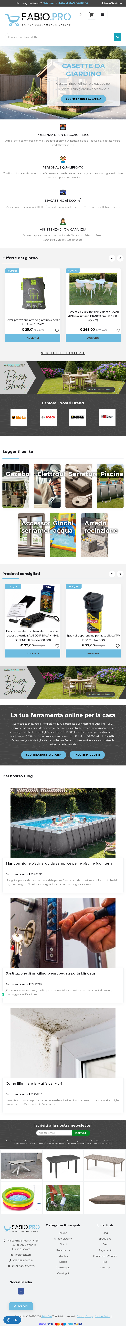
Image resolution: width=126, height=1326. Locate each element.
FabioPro (46, 1316)
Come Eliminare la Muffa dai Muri (34, 1083)
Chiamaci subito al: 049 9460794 (65, 3)
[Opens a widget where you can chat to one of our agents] (12, 1320)
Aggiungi (33, 337)
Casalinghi (63, 1273)
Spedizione (105, 1238)
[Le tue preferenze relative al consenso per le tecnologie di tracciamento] (3, 994)
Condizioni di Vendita (105, 1256)
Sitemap (105, 1267)
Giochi (63, 1244)
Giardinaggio (63, 1267)
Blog (105, 1232)
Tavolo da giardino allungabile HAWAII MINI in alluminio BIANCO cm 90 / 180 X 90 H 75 (93, 316)
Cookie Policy (102, 1316)
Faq (105, 1261)
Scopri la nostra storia (43, 754)
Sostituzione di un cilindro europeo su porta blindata (50, 973)
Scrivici (22, 1306)
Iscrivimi (80, 1133)
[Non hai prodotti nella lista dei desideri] (80, 14)
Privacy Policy (85, 1316)
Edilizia (63, 1261)
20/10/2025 (36, 984)
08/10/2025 (36, 1094)
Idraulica (63, 1256)
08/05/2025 (36, 874)
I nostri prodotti (87, 754)
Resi (105, 1244)
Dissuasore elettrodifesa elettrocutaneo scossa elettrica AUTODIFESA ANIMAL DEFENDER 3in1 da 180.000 (33, 636)
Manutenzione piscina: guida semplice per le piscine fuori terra (59, 863)
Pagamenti (105, 1250)
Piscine (63, 1232)
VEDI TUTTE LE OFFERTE (63, 353)
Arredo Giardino (63, 1238)
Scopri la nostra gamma (89, 92)
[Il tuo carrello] (91, 15)
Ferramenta (63, 1250)
